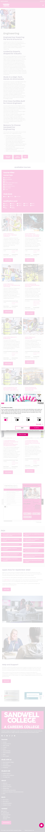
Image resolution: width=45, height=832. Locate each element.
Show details (38, 424)
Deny (22, 427)
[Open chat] (41, 825)
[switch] (17, 420)
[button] (39, 395)
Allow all (36, 427)
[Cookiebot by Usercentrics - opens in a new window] (38, 403)
